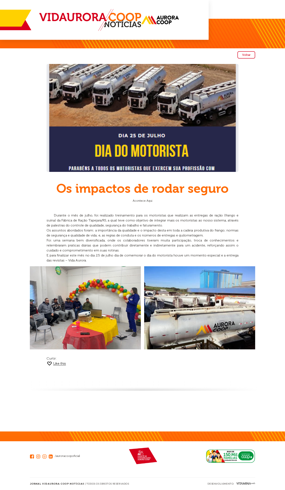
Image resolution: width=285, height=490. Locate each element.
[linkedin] (52, 456)
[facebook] (33, 456)
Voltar (246, 55)
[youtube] (45, 456)
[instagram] (39, 456)
